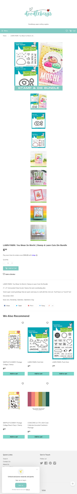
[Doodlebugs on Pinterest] (50, 464)
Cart (73, 31)
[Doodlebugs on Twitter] (41, 464)
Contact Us (6, 461)
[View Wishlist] (67, 31)
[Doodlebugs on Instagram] (54, 464)
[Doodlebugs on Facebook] (45, 464)
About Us (6, 464)
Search (5, 459)
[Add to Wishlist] (22, 322)
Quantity (5, 259)
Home (4, 36)
